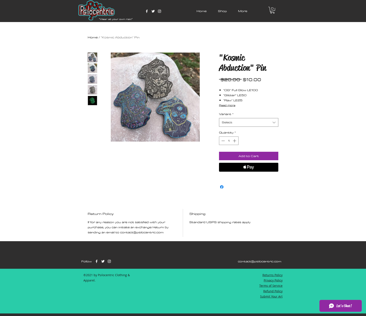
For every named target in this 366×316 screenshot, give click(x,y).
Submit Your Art (271, 296)
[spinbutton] (229, 141)
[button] (272, 10)
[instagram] (159, 11)
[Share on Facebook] (221, 186)
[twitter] (153, 11)
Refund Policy (273, 291)
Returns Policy (272, 275)
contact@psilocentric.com (259, 261)
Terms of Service (271, 286)
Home (93, 37)
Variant (226, 114)
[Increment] (235, 141)
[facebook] (147, 11)
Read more (227, 105)
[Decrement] (223, 141)
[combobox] (248, 122)
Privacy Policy (273, 280)
